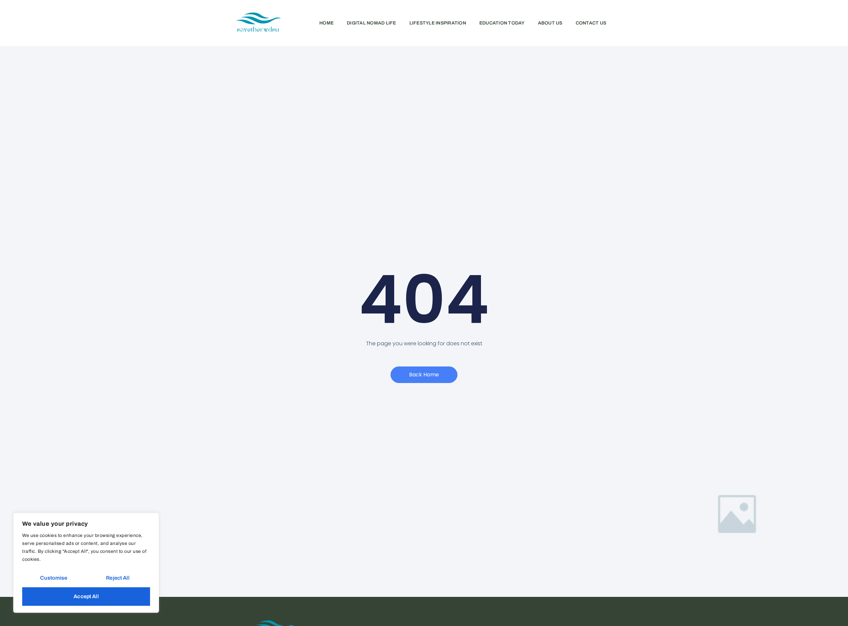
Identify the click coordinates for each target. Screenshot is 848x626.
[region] (86, 563)
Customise (53, 578)
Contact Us (591, 23)
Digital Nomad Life (371, 23)
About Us (550, 23)
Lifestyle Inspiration (437, 23)
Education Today (502, 23)
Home (326, 23)
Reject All (118, 578)
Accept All (86, 596)
